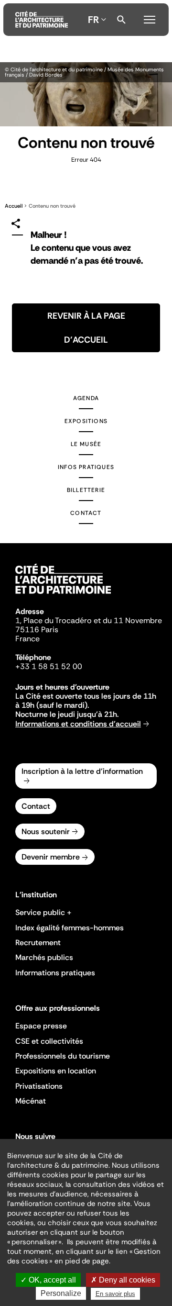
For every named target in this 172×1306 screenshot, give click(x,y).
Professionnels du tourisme (62, 1056)
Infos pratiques (86, 467)
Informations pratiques (55, 973)
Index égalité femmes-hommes (69, 928)
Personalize (61, 1293)
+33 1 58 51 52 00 (48, 666)
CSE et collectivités (49, 1041)
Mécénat (30, 1101)
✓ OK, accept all (48, 1280)
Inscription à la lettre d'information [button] (82, 771)
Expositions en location (55, 1071)
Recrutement (38, 943)
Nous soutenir (46, 831)
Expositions (86, 421)
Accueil (13, 205)
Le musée (86, 444)
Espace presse (41, 1026)
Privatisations (39, 1086)
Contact (85, 513)
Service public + (43, 912)
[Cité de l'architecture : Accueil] (63, 595)
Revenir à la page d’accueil (86, 328)
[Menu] (149, 18)
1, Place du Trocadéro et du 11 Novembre (88, 620)
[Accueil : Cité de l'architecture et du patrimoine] (41, 19)
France (27, 639)
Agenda (86, 398)
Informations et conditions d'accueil (78, 724)
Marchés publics (44, 957)
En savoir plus (115, 1293)
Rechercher (121, 19)
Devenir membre (51, 857)
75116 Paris (36, 630)
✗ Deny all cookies (123, 1280)
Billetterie (86, 490)
